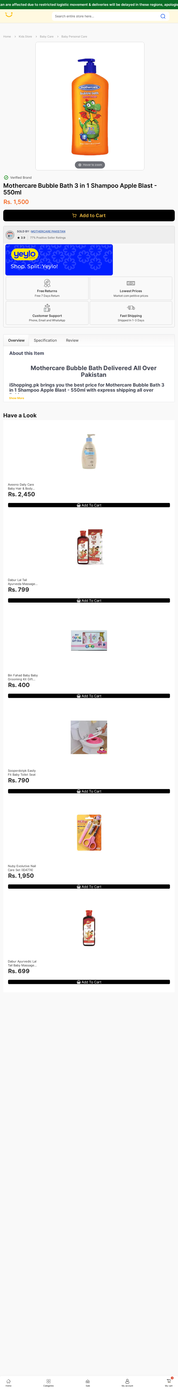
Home (7, 36)
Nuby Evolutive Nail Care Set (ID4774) (22, 868)
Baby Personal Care (74, 36)
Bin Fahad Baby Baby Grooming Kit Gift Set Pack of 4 (23, 677)
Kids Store (25, 36)
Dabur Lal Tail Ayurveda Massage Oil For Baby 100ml (21, 582)
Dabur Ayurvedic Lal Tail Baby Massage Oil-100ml (22, 963)
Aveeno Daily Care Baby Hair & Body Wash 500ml (21, 486)
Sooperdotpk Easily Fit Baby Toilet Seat (22, 772)
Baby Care (47, 36)
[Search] (163, 16)
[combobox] (105, 16)
